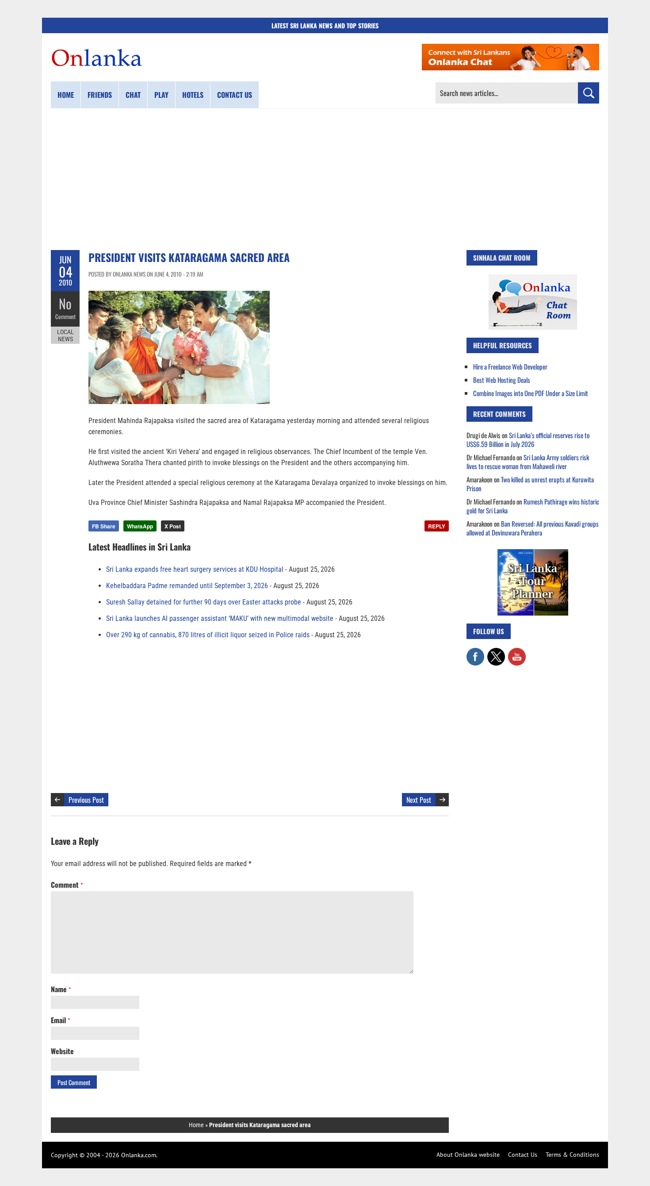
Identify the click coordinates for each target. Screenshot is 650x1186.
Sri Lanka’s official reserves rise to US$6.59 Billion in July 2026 (527, 439)
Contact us (234, 94)
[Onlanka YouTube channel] (517, 652)
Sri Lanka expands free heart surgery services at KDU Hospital (194, 569)
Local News (65, 335)
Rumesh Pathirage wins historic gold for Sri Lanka (532, 506)
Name (61, 989)
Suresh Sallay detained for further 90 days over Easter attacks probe (203, 602)
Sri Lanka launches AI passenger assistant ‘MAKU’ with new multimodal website (219, 618)
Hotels (192, 94)
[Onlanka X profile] (496, 652)
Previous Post (86, 799)
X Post (172, 526)
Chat (133, 94)
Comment (65, 316)
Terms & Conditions (572, 1155)
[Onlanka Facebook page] (475, 652)
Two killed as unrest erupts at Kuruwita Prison (530, 483)
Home (65, 94)
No (65, 303)
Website (62, 1051)
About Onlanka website (468, 1155)
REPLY (436, 526)
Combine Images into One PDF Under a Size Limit (530, 393)
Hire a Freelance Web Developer (510, 366)
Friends (100, 94)
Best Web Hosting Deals (501, 380)
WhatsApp (140, 526)
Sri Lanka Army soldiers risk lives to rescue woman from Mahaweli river (527, 461)
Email (60, 1020)
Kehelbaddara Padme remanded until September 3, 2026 (187, 585)
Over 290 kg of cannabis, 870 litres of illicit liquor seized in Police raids (208, 635)
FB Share (103, 526)
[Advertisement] (325, 179)
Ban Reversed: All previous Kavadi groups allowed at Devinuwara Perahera (532, 528)
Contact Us (522, 1155)
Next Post (418, 799)
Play (161, 94)
